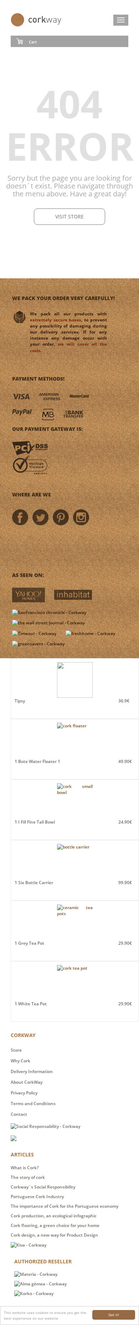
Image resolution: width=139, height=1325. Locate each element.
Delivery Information (32, 1071)
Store (16, 1050)
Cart (33, 42)
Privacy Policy (24, 1093)
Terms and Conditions (33, 1103)
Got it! (113, 1314)
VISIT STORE (69, 216)
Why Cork (20, 1061)
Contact (19, 1114)
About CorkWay (26, 1082)
